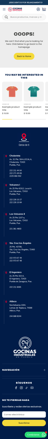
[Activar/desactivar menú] (4, 9)
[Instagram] (21, 387)
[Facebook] (16, 387)
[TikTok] (26, 387)
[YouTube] (32, 387)
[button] (24, 17)
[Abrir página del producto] (12, 92)
